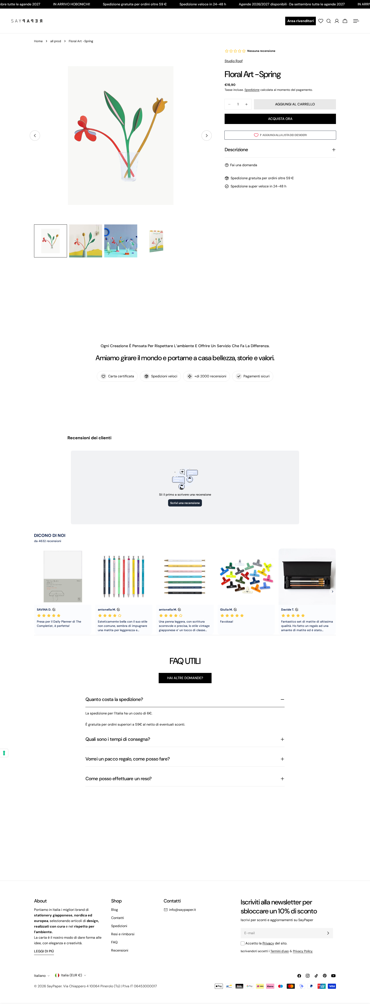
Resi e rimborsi (122, 934)
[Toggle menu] (356, 21)
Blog (114, 909)
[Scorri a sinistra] (35, 135)
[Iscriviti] (328, 933)
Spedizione (252, 90)
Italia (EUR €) (71, 975)
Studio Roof (234, 61)
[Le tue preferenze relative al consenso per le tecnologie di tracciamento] (4, 753)
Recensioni (119, 950)
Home (38, 41)
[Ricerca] (328, 21)
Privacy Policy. (303, 951)
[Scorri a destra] (206, 135)
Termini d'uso (279, 951)
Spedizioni (119, 926)
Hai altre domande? (185, 678)
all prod (55, 41)
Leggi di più (44, 951)
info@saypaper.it (182, 909)
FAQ (114, 942)
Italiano (40, 975)
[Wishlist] (321, 21)
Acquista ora (280, 119)
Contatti (117, 918)
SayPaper (54, 986)
